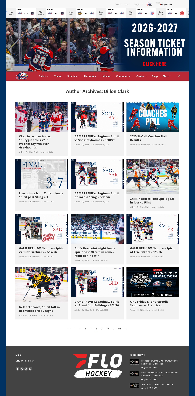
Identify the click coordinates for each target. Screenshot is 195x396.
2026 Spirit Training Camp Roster (157, 384)
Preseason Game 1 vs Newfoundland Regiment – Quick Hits (159, 374)
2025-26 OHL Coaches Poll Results (148, 138)
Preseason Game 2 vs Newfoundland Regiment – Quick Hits (159, 362)
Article (77, 144)
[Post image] (134, 362)
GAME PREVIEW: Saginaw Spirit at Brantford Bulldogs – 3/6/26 (97, 303)
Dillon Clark (116, 91)
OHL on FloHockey (24, 360)
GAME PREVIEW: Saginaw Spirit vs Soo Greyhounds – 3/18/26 (97, 138)
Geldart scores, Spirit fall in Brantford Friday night (39, 309)
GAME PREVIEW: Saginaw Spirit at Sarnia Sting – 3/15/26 (97, 195)
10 (107, 328)
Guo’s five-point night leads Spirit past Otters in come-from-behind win (95, 252)
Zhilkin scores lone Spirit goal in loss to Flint (152, 200)
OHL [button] (127, 4)
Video (21, 152)
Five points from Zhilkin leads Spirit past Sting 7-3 (41, 195)
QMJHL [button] (137, 4)
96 (119, 328)
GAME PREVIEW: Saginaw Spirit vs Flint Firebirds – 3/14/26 (41, 250)
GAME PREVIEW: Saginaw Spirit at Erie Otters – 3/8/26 (152, 250)
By (32, 152)
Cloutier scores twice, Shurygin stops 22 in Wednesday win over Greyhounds (35, 141)
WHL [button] (117, 4)
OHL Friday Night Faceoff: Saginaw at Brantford (149, 303)
